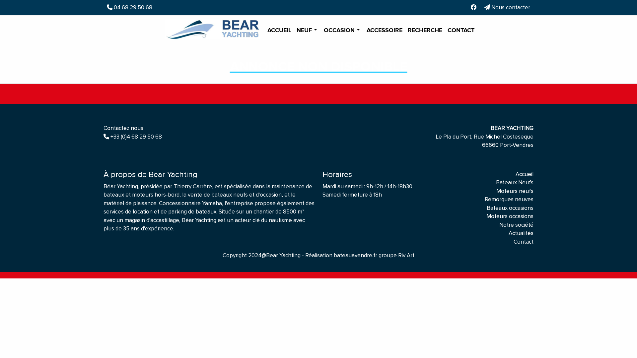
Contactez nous (123, 128)
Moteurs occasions (509, 216)
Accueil (279, 30)
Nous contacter (510, 7)
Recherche (425, 30)
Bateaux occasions (510, 208)
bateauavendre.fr (355, 255)
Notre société (516, 224)
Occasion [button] (340, 30)
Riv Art (406, 255)
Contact (461, 30)
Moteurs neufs (514, 191)
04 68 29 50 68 (132, 7)
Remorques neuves (509, 199)
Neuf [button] (305, 30)
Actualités (521, 233)
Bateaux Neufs (514, 182)
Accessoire (384, 30)
